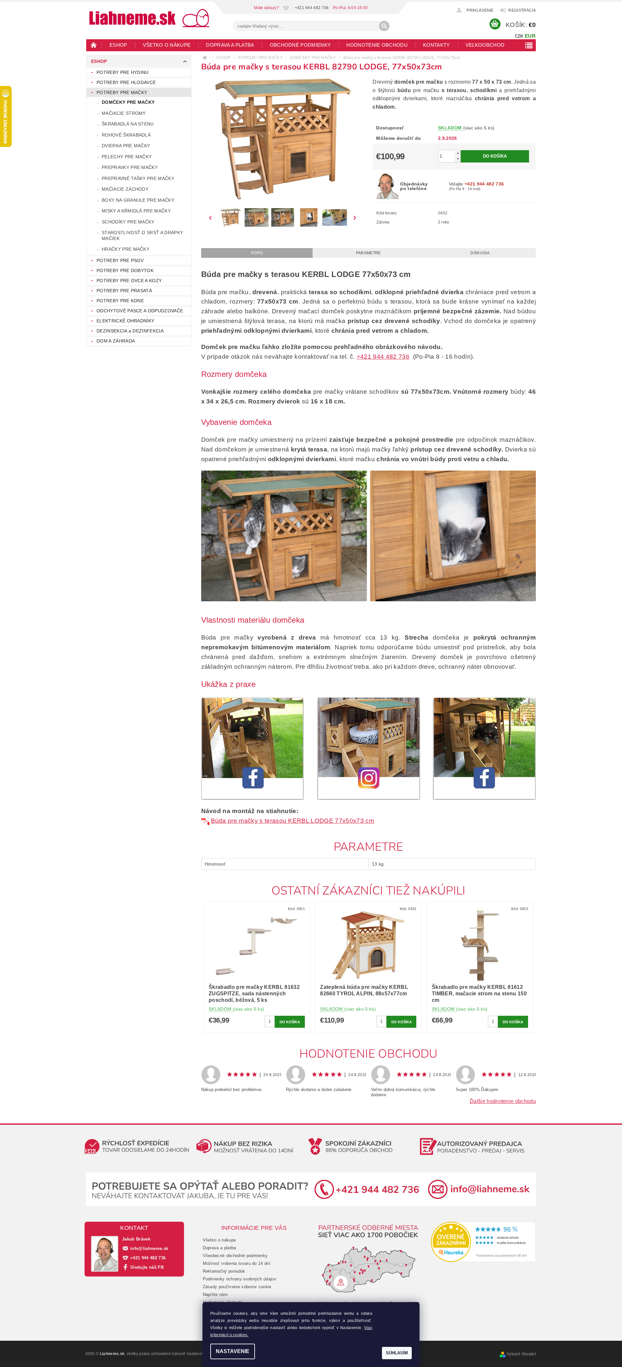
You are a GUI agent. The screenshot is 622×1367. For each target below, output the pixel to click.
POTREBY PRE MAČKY (122, 92)
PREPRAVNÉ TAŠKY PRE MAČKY (138, 178)
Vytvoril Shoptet (521, 1354)
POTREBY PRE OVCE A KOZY (129, 280)
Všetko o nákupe (167, 45)
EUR (530, 36)
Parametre (368, 253)
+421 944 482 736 (383, 356)
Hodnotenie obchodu (377, 45)
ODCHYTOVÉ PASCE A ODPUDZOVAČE (140, 310)
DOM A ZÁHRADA (116, 340)
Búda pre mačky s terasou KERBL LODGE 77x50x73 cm (292, 820)
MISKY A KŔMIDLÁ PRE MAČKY (136, 210)
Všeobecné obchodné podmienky (235, 1255)
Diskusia (480, 253)
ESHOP (118, 45)
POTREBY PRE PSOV (120, 260)
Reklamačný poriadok (224, 1271)
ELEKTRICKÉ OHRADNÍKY (125, 320)
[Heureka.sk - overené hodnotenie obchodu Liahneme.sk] (483, 1242)
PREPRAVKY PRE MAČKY (130, 167)
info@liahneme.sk (149, 1248)
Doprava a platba (230, 45)
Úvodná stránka (94, 44)
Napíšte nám (215, 1294)
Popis (257, 253)
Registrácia (522, 10)
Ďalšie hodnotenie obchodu (503, 1101)
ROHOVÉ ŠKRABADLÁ (126, 135)
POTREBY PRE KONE (120, 300)
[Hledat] (384, 26)
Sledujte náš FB (147, 1267)
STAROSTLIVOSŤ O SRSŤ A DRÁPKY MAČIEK (142, 235)
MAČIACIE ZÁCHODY (125, 189)
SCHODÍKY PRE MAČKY (128, 221)
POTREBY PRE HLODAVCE (126, 82)
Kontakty (436, 45)
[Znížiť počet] (458, 159)
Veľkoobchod (485, 45)
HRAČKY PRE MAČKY (125, 249)
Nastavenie (232, 1351)
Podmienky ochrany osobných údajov (240, 1279)
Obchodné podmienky (300, 45)
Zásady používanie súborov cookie (237, 1286)
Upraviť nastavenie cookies (197, 1353)
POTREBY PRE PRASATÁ (124, 290)
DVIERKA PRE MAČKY (126, 145)
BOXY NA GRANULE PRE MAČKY (138, 200)
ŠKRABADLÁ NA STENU (128, 123)
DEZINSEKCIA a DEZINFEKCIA (130, 330)
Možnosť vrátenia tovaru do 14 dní (237, 1263)
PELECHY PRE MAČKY (127, 156)
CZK (519, 36)
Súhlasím (397, 1352)
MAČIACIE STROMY (124, 113)
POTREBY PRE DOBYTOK (125, 270)
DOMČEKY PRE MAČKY (128, 102)
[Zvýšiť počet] (458, 153)
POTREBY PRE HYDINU (123, 72)
